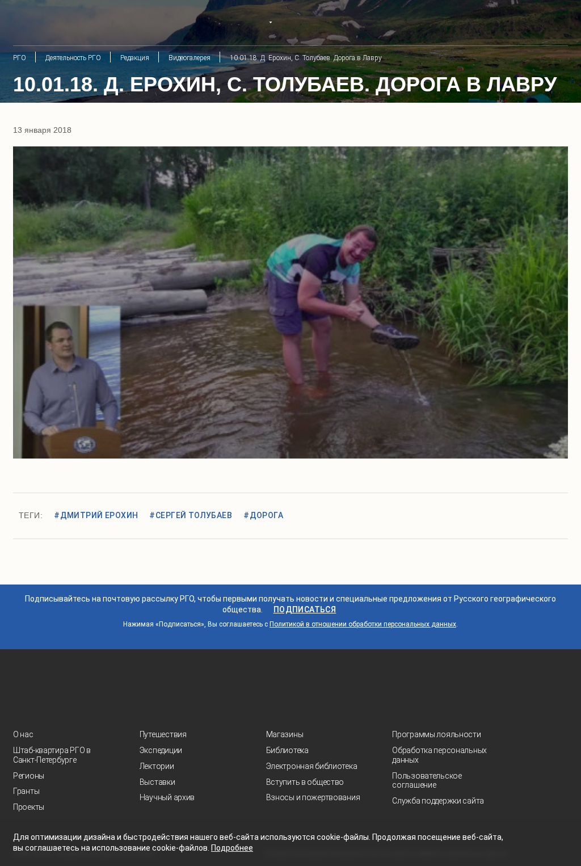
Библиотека (287, 750)
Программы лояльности (436, 734)
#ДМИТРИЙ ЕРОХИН (96, 515)
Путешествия (163, 734)
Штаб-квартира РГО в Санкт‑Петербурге (52, 755)
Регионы (28, 775)
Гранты (26, 791)
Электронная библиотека (311, 766)
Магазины (285, 734)
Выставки (157, 782)
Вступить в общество (305, 782)
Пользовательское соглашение (427, 780)
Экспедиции (161, 750)
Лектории (157, 766)
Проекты (28, 807)
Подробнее (232, 847)
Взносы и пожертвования (313, 797)
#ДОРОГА (263, 515)
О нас (23, 734)
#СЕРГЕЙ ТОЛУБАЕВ (190, 515)
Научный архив (167, 797)
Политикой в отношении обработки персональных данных (363, 624)
